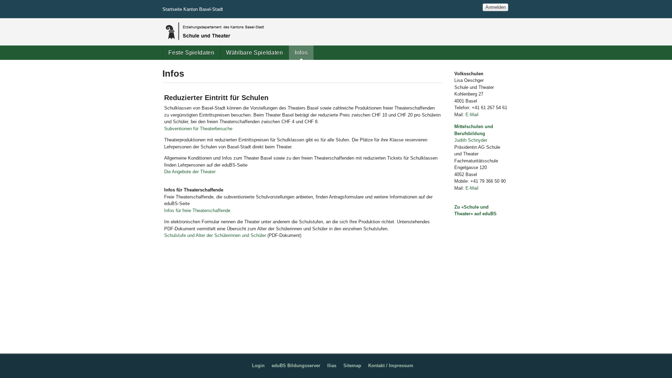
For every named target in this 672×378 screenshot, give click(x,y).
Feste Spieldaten (191, 52)
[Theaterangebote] (214, 31)
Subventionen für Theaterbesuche (198, 128)
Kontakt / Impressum (390, 365)
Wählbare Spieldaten (254, 52)
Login (258, 365)
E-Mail (471, 114)
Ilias (331, 365)
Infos (301, 52)
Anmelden (495, 7)
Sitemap (352, 365)
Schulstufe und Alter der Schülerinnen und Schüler (215, 235)
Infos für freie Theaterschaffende (197, 210)
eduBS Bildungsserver (296, 365)
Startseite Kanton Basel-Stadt (192, 9)
